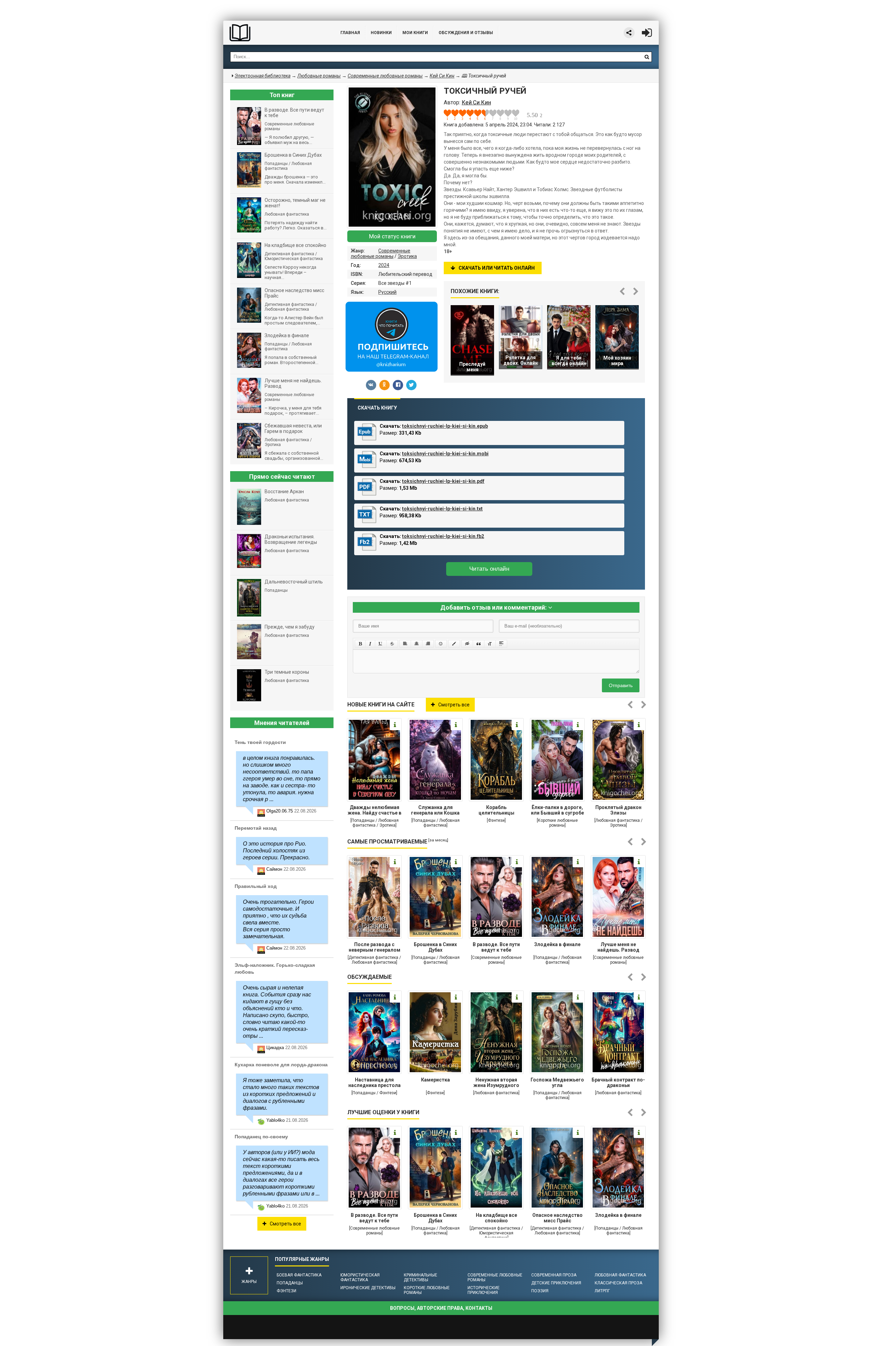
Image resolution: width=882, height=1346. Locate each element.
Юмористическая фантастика (360, 1277)
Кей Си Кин (442, 76)
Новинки (381, 32)
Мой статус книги (392, 236)
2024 (383, 265)
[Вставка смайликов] (441, 644)
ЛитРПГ (602, 1290)
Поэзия (539, 1290)
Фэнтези (286, 1290)
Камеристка (435, 1080)
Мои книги (415, 32)
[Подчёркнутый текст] (381, 644)
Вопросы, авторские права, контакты (441, 1308)
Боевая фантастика (299, 1275)
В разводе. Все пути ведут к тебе (496, 947)
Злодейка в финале (557, 944)
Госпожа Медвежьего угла (557, 1082)
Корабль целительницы (496, 810)
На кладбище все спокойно (496, 1217)
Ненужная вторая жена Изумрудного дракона (496, 1083)
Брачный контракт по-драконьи (618, 1082)
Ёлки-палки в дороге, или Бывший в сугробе (557, 810)
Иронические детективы (368, 1287)
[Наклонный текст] (370, 644)
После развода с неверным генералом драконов (374, 948)
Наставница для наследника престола (374, 1082)
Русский (387, 292)
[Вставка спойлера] (501, 644)
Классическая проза (618, 1283)
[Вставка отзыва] (478, 644)
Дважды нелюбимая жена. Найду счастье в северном (374, 811)
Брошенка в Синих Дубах (435, 947)
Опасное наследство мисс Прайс (557, 1217)
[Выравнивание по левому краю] (405, 644)
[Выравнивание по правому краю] (428, 644)
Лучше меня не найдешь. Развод (618, 947)
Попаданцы (290, 1283)
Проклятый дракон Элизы (618, 810)
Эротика (407, 256)
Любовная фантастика (620, 1275)
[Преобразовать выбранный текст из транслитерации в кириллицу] (490, 644)
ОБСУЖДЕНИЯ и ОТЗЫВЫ (466, 32)
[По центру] (416, 644)
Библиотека (275, 33)
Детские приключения (556, 1283)
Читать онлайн (489, 569)
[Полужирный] (360, 644)
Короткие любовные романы (427, 1290)
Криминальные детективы (420, 1277)
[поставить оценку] (451, 115)
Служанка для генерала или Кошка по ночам (435, 811)
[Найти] (647, 57)
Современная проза (553, 1275)
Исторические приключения (484, 1290)
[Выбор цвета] (454, 644)
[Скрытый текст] (467, 644)
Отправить (621, 685)
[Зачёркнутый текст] (392, 644)
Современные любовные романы (380, 253)
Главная (350, 32)
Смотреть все (454, 704)
